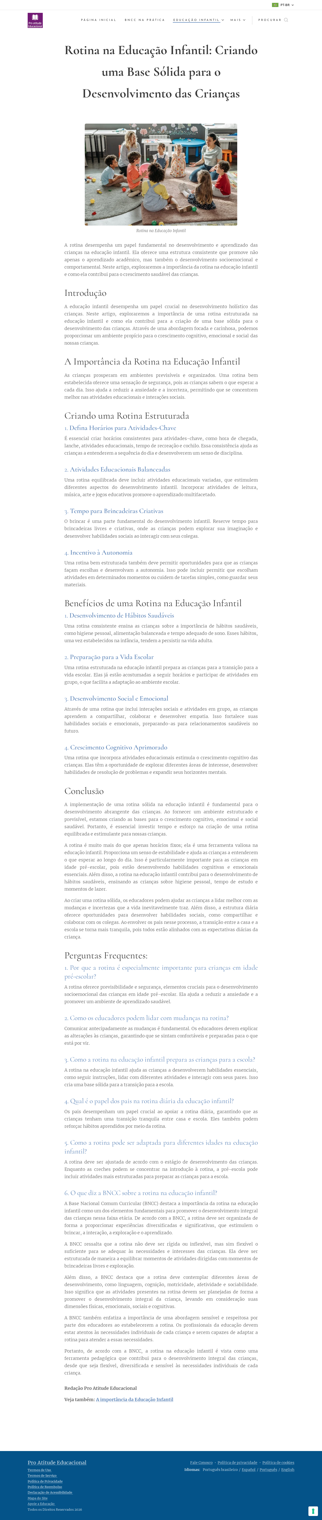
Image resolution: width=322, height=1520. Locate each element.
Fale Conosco (201, 1462)
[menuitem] (100, 20)
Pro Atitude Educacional (57, 1463)
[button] (273, 20)
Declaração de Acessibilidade (50, 1492)
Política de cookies (278, 1462)
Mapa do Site (38, 1498)
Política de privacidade (237, 1462)
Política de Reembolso (45, 1487)
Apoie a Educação (41, 1504)
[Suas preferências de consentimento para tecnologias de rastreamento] (313, 1511)
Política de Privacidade (45, 1481)
